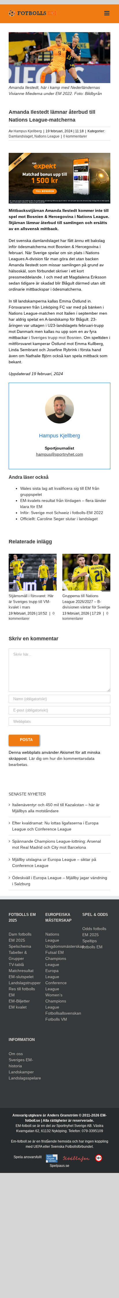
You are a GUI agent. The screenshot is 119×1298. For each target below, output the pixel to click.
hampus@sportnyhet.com (59, 454)
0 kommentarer (75, 136)
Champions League (55, 961)
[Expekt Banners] (59, 155)
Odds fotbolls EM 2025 (94, 931)
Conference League (56, 985)
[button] (13, 587)
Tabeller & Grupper (18, 955)
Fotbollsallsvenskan (59, 1013)
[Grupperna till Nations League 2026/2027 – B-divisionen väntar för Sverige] (86, 556)
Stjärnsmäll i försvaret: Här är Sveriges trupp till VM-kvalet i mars (31, 601)
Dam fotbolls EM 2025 (20, 937)
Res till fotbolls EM (22, 992)
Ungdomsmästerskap (59, 946)
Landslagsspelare (23, 1078)
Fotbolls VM (56, 1019)
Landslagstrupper (23, 982)
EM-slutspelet (21, 976)
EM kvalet (18, 1007)
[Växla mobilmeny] (107, 13)
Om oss (16, 1053)
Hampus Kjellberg (28, 131)
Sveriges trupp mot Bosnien (56, 337)
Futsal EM (54, 952)
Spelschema (20, 946)
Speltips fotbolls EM (92, 943)
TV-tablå (16, 964)
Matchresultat (21, 970)
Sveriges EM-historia (21, 1062)
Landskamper (21, 1072)
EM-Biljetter (19, 1001)
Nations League (47, 136)
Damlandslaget (21, 136)
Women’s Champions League (55, 1001)
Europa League (52, 973)
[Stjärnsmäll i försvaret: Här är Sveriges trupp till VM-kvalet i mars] (33, 556)
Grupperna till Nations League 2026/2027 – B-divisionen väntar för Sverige (86, 601)
